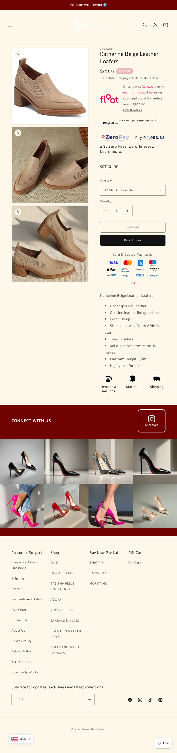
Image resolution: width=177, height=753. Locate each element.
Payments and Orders (27, 599)
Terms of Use (21, 662)
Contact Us (19, 620)
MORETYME (98, 583)
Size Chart (19, 610)
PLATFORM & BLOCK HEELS (66, 634)
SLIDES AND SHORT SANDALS (65, 650)
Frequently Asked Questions (24, 565)
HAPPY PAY (98, 573)
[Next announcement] (168, 5)
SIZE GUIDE (109, 167)
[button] (10, 25)
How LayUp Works (25, 672)
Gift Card (134, 563)
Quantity (105, 201)
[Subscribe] (89, 699)
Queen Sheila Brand (94, 729)
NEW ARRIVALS (62, 573)
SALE (54, 563)
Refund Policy (21, 651)
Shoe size (106, 181)
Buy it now (133, 240)
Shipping (123, 78)
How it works (132, 110)
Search (17, 589)
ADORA (56, 600)
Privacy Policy (21, 641)
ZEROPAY (96, 563)
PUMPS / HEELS (62, 610)
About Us (18, 630)
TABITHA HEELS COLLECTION (62, 586)
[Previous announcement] (9, 5)
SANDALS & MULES (64, 621)
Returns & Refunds (108, 389)
